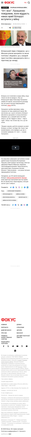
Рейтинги (4, 327)
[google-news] (27, 346)
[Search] (28, 2)
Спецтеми (20, 327)
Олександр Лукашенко (14, 191)
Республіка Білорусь (9, 197)
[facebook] (3, 346)
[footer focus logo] (8, 319)
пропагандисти (7, 194)
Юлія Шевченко (6, 24)
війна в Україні (20, 194)
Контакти (22, 431)
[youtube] (17, 346)
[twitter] (8, 346)
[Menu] (2, 2)
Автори (19, 330)
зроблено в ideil (6, 434)
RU (25, 2)
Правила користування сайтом (6, 337)
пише (9, 105)
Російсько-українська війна (18, 7)
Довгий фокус (6, 330)
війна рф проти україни (9, 200)
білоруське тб (23, 197)
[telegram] (13, 346)
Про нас (4, 333)
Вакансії (20, 333)
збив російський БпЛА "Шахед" (17, 178)
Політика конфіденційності (9, 431)
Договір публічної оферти (23, 336)
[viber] (22, 346)
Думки (19, 324)
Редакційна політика (5, 342)
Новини (4, 324)
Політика (5, 7)
